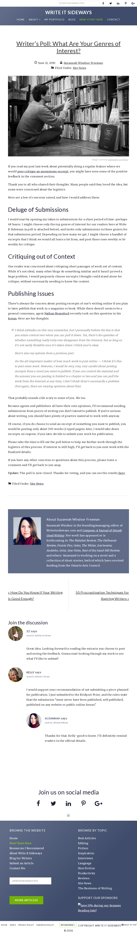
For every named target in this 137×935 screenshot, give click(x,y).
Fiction (83, 848)
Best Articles (87, 838)
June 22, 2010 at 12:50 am (38, 635)
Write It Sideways (68, 12)
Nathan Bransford (56, 313)
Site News (79, 68)
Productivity (86, 873)
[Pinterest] (125, 3)
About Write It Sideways (26, 853)
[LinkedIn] (118, 3)
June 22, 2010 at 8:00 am (56, 722)
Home (14, 838)
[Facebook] (103, 3)
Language (84, 863)
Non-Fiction (86, 868)
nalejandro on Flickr (118, 159)
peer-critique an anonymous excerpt (42, 171)
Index (13, 925)
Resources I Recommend (27, 848)
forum (12, 318)
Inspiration (86, 853)
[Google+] (133, 3)
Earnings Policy (45, 925)
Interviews (85, 858)
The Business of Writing (95, 888)
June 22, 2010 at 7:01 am (38, 676)
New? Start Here (21, 843)
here (121, 473)
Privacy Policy (26, 925)
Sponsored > (68, 925)
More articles (26, 900)
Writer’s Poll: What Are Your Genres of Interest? (68, 47)
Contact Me (17, 868)
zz (28, 631)
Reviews (84, 878)
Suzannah (52, 718)
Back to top (130, 924)
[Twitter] (110, 3)
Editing (83, 843)
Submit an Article (22, 863)
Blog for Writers (21, 858)
